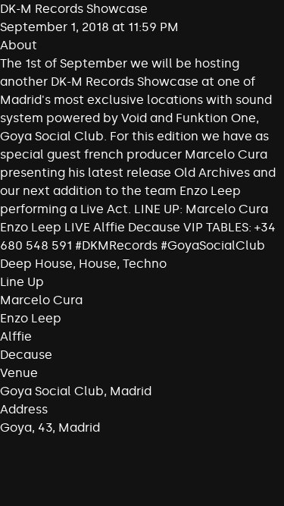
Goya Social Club (52, 391)
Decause (26, 354)
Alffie (16, 336)
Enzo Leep (30, 318)
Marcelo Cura (41, 300)
